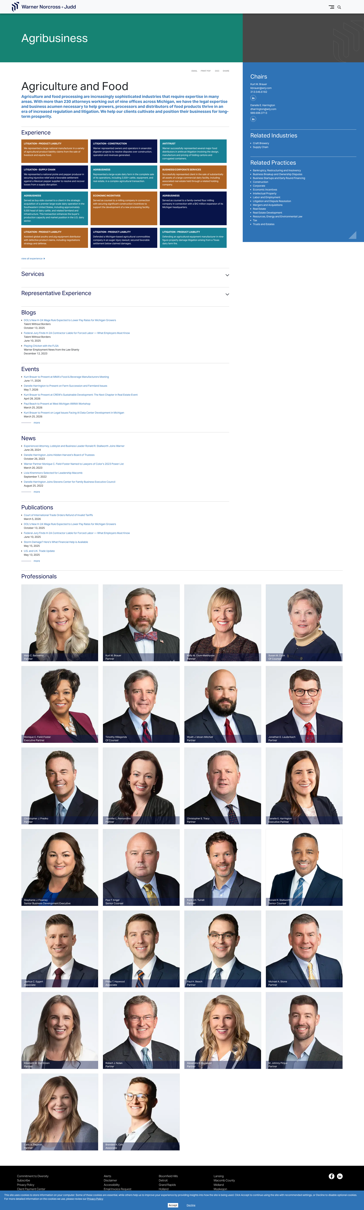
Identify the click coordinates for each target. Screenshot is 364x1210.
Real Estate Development (267, 212)
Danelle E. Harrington (262, 105)
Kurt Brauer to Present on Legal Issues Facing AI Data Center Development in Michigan (74, 412)
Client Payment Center (31, 1189)
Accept (173, 1205)
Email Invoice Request (117, 1189)
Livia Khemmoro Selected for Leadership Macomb (53, 472)
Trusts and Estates (263, 224)
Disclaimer (110, 1180)
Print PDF (206, 71)
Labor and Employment (266, 197)
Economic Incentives (265, 189)
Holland (163, 1189)
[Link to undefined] (59, 623)
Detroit (163, 1180)
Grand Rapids (167, 1185)
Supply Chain (260, 147)
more (37, 422)
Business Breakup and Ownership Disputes (277, 174)
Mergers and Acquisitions (268, 205)
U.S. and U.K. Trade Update (39, 551)
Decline (191, 1205)
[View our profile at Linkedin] (340, 1176)
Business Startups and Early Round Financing (279, 178)
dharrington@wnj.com (263, 109)
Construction (260, 182)
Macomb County (224, 1180)
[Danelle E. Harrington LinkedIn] (253, 119)
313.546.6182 (258, 91)
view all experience (32, 258)
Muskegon (220, 1189)
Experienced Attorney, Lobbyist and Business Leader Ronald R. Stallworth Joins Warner (74, 446)
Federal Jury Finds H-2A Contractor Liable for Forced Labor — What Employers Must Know (77, 333)
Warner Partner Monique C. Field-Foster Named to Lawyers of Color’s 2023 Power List (74, 464)
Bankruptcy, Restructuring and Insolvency (277, 170)
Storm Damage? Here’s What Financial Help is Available (56, 542)
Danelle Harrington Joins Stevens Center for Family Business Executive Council (69, 481)
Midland (219, 1185)
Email (194, 71)
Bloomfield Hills (168, 1176)
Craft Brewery (261, 143)
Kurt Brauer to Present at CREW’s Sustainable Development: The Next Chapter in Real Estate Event (81, 394)
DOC (217, 71)
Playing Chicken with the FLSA (41, 345)
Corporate (259, 185)
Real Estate (259, 208)
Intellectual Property (264, 193)
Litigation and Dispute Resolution (272, 201)
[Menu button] (331, 7)
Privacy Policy (95, 1198)
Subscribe (23, 1180)
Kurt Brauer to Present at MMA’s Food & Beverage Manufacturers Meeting (66, 376)
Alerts (107, 1176)
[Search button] (339, 7)
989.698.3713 (258, 113)
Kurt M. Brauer (258, 84)
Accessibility (112, 1185)
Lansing (219, 1176)
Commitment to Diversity (32, 1176)
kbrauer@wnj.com (261, 88)
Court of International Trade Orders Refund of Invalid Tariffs (58, 515)
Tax (255, 220)
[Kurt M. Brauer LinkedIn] (253, 98)
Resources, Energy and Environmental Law (277, 216)
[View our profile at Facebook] (331, 1176)
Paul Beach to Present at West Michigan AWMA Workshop (57, 403)
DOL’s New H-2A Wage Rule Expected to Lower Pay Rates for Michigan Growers (70, 320)
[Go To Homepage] (44, 7)
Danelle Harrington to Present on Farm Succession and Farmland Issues (65, 385)
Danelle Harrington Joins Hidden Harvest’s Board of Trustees (59, 455)
